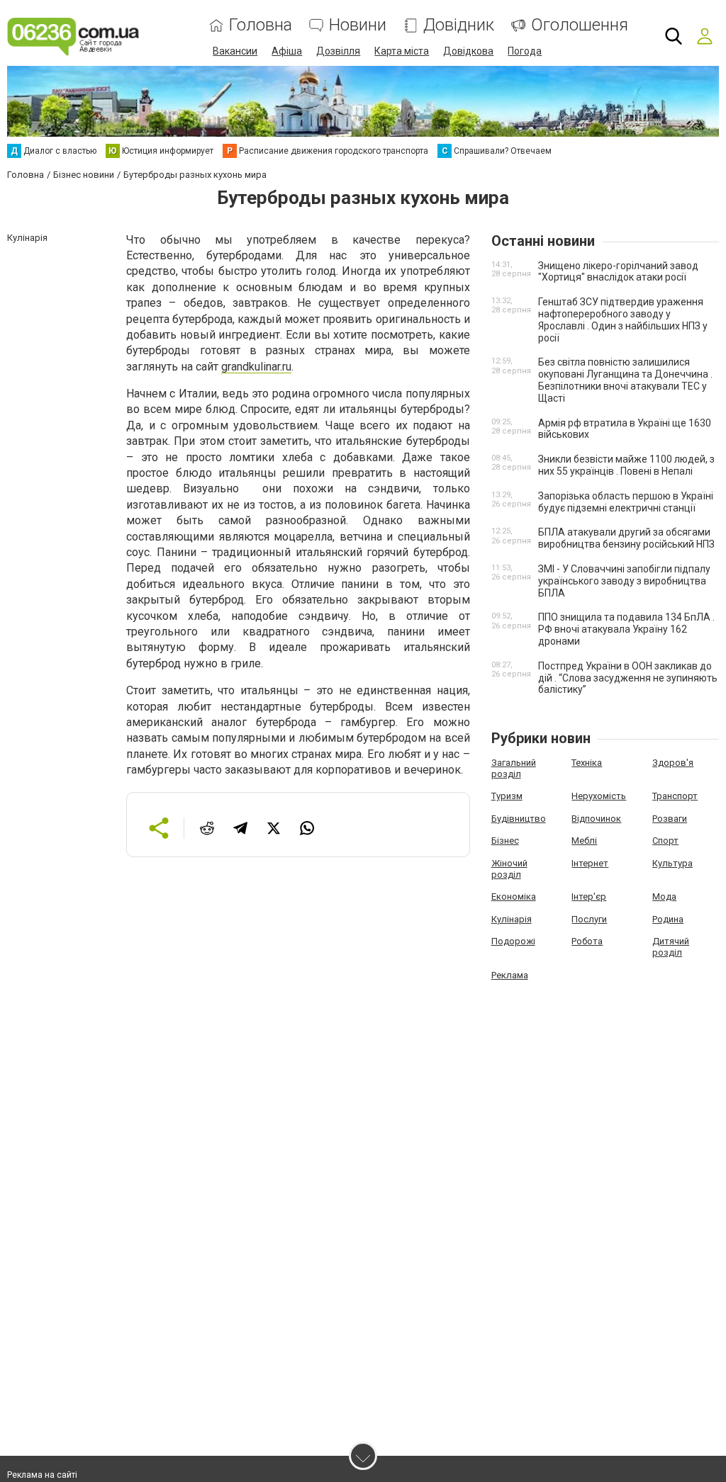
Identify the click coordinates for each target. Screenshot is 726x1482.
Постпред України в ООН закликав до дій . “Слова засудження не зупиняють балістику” (627, 678)
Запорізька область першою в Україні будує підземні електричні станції (625, 502)
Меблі (584, 840)
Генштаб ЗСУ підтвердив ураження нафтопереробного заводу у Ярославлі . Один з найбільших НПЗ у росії (623, 319)
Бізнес (505, 840)
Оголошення (579, 25)
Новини (357, 25)
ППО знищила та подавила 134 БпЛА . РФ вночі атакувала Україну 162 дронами (626, 629)
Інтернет (589, 863)
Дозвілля (338, 51)
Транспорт (675, 796)
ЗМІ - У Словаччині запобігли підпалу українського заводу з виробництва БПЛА (624, 581)
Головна (260, 25)
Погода (525, 51)
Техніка (586, 762)
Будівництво (518, 818)
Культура (672, 863)
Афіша (287, 51)
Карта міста (401, 51)
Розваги (669, 818)
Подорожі (513, 941)
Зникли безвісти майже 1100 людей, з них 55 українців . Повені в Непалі (626, 465)
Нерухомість (598, 796)
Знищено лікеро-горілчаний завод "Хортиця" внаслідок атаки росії (618, 271)
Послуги (589, 919)
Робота (587, 941)
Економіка (513, 896)
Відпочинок (596, 818)
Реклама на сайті (42, 1475)
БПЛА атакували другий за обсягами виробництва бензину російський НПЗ (626, 538)
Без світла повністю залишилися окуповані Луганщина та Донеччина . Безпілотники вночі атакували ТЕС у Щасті (625, 379)
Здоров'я (672, 762)
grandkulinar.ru (256, 366)
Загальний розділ (513, 768)
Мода (664, 896)
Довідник (458, 25)
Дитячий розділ (670, 947)
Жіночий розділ (509, 869)
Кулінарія (511, 919)
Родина (667, 919)
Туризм (507, 796)
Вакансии (235, 51)
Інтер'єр (588, 896)
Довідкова (468, 51)
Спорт (665, 840)
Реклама (509, 975)
